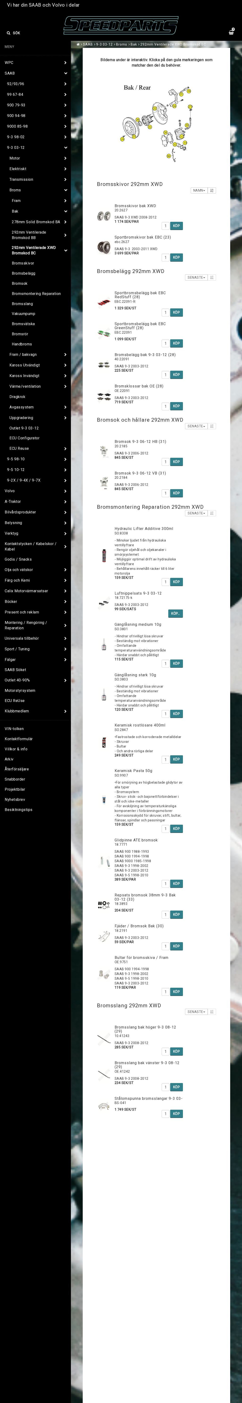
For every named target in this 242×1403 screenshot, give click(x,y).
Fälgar (10, 659)
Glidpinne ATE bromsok (136, 840)
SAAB (10, 73)
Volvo (10, 491)
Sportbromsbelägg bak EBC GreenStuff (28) (140, 326)
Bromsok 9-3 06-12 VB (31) (140, 473)
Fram (16, 200)
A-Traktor (13, 501)
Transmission (21, 179)
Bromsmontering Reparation (36, 293)
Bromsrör (20, 334)
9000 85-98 (17, 126)
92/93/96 (15, 84)
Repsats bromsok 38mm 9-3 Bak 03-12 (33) (145, 897)
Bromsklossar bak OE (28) (139, 386)
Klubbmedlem (17, 711)
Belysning (13, 523)
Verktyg (11, 533)
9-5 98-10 (16, 459)
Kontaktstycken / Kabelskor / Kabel (30, 546)
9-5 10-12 (16, 469)
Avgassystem (21, 407)
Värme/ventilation (25, 386)
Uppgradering (21, 418)
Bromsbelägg (23, 273)
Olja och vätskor (19, 569)
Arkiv (9, 759)
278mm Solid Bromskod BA (36, 222)
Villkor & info (16, 749)
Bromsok (20, 283)
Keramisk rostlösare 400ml (140, 725)
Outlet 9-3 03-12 (24, 428)
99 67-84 (15, 94)
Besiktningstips (19, 809)
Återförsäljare (17, 769)
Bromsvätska (23, 324)
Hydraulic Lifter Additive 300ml (144, 528)
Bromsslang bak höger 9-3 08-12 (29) (145, 1029)
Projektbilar (15, 789)
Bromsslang (22, 304)
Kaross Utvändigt (24, 365)
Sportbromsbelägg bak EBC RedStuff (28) (140, 295)
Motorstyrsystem (20, 690)
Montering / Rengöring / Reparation (26, 625)
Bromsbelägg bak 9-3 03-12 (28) (145, 355)
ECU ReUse (15, 700)
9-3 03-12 (16, 147)
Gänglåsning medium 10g (138, 624)
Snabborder (15, 779)
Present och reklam (22, 612)
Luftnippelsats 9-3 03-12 (138, 593)
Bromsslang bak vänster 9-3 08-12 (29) (147, 1065)
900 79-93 (16, 105)
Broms (15, 190)
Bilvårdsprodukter (20, 512)
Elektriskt (17, 169)
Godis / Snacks (18, 559)
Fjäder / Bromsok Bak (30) (139, 926)
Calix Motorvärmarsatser (26, 591)
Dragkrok (17, 397)
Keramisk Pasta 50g (133, 771)
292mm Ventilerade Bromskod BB (29, 235)
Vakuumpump (23, 313)
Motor (14, 158)
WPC (9, 62)
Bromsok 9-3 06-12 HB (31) (140, 441)
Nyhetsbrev (15, 799)
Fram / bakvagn (23, 354)
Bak (15, 211)
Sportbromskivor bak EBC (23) (143, 237)
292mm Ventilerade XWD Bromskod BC (34, 250)
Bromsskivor (23, 263)
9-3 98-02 (16, 137)
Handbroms (22, 344)
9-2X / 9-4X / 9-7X (23, 480)
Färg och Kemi (17, 580)
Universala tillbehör (22, 638)
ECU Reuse (19, 448)
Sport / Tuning (17, 649)
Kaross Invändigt (24, 376)
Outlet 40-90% (17, 680)
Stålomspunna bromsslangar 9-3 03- (149, 1098)
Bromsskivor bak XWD (135, 206)
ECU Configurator (24, 438)
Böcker (11, 601)
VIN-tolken (14, 729)
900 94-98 (16, 115)
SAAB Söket (15, 670)
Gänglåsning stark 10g (135, 675)
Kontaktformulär (19, 739)
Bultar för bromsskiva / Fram (142, 957)
